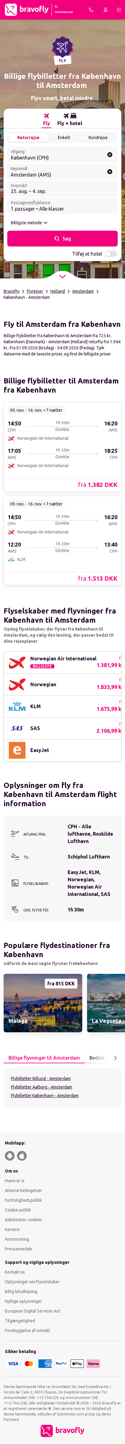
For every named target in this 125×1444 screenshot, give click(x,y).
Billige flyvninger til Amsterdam (44, 1058)
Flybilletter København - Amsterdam (45, 1095)
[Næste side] (115, 1058)
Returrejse (28, 137)
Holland (57, 291)
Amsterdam (83, 291)
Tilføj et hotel (87, 254)
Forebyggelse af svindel (27, 1330)
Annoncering (17, 1239)
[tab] (46, 119)
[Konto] (105, 10)
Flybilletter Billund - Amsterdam (41, 1078)
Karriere (12, 1229)
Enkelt (64, 137)
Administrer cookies (23, 1219)
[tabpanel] (62, 1088)
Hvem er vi (14, 1180)
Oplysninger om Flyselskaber (32, 1281)
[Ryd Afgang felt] (110, 154)
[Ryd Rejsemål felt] (110, 171)
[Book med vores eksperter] (91, 9)
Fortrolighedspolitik (23, 1200)
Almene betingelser (23, 1190)
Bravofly (11, 291)
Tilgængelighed (20, 1320)
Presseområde (18, 1248)
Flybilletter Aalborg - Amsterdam (41, 1087)
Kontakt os (15, 1272)
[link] (62, 446)
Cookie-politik (18, 1210)
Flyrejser (35, 291)
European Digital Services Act (32, 1311)
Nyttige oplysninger (23, 1301)
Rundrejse (98, 137)
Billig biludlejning (21, 1291)
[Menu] (119, 10)
